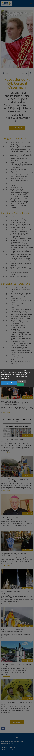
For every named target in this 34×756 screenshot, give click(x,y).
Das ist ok (21, 384)
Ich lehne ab (21, 381)
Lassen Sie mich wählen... (9, 383)
